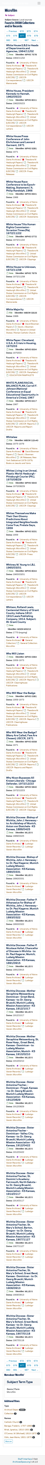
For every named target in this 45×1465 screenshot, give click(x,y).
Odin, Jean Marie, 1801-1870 (18, 1437)
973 (29, 31)
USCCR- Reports (27, 423)
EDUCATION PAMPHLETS (21, 375)
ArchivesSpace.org (21, 1461)
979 (36, 35)
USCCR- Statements (28, 216)
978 (29, 35)
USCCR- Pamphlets (28, 372)
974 (36, 31)
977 (22, 35)
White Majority (15, 309)
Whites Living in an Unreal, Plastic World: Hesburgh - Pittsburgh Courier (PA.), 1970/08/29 (21, 475)
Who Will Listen (15, 653)
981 (15, 40)
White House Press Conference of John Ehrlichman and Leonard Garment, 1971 (20, 140)
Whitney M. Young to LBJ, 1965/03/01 (20, 566)
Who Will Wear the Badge (20, 692)
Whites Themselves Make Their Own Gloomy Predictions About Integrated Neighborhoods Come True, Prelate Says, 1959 (22, 520)
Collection (9, 1413)
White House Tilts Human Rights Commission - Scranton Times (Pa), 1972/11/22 (21, 228)
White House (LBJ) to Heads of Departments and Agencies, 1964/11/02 (22, 48)
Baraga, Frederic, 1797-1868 (18, 1425)
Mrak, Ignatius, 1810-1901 (17, 1429)
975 (8, 35)
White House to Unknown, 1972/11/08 (21, 268)
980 (8, 40)
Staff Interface (25, 1459)
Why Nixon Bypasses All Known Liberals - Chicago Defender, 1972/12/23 (21, 780)
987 (27, 40)
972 (22, 31)
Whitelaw (11, 437)
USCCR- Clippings (27, 259)
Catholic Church (11, 1422)
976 (15, 35)
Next (35, 40)
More (7, 1441)
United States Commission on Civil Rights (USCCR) (22, 74)
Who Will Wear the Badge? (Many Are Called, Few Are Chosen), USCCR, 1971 (21, 735)
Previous (11, 31)
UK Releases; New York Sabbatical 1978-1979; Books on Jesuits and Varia (21, 460)
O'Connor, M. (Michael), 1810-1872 (20, 1433)
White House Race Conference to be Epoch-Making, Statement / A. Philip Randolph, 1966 (21, 186)
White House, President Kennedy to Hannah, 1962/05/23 (20, 93)
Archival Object (11, 1409)
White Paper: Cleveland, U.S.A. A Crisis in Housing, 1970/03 (21, 343)
